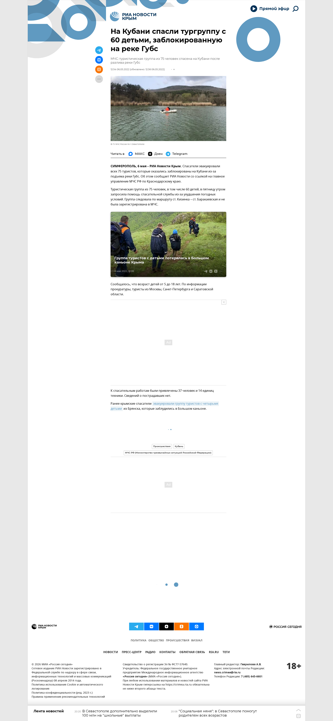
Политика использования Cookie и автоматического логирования (67, 687)
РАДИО (150, 652)
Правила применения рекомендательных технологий (68, 697)
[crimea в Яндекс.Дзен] (166, 626)
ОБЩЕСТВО (156, 640)
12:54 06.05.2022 (120, 69)
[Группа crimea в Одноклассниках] (181, 626)
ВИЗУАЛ (196, 640)
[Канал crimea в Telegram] (136, 626)
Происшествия (162, 446)
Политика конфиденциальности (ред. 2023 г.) (62, 693)
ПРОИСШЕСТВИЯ (177, 640)
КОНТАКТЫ (167, 652)
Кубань (179, 446)
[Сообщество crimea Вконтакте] (151, 626)
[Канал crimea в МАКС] (196, 626)
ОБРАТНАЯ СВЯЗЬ (192, 652)
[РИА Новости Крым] (133, 16)
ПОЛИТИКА (138, 640)
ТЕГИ (226, 652)
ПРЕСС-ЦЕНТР (131, 652)
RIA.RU (214, 652)
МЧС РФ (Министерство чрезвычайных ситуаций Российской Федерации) (168, 452)
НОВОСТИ (110, 652)
